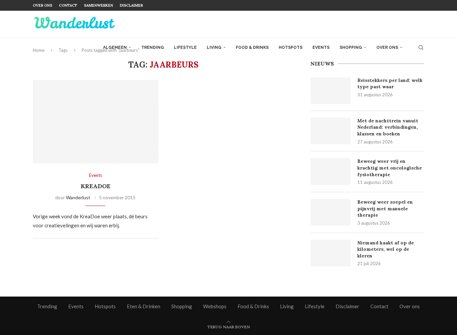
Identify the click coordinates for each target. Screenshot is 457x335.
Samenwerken (98, 5)
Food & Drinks (252, 47)
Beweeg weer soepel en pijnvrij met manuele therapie (385, 208)
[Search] (421, 47)
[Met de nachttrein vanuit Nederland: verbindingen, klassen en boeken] (330, 131)
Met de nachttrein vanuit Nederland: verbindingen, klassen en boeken (387, 127)
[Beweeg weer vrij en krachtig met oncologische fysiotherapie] (330, 171)
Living (214, 47)
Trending (152, 47)
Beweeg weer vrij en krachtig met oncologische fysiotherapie (389, 167)
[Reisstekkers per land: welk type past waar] (330, 90)
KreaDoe (95, 186)
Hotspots (290, 47)
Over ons (42, 5)
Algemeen (115, 47)
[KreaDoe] (95, 121)
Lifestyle (185, 47)
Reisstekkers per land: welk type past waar (390, 83)
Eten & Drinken (143, 306)
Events (321, 47)
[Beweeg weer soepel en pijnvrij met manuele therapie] (330, 212)
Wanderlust (78, 197)
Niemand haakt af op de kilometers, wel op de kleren (385, 249)
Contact (68, 5)
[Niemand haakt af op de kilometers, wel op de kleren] (330, 253)
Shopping (351, 47)
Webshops (214, 306)
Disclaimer (131, 5)
